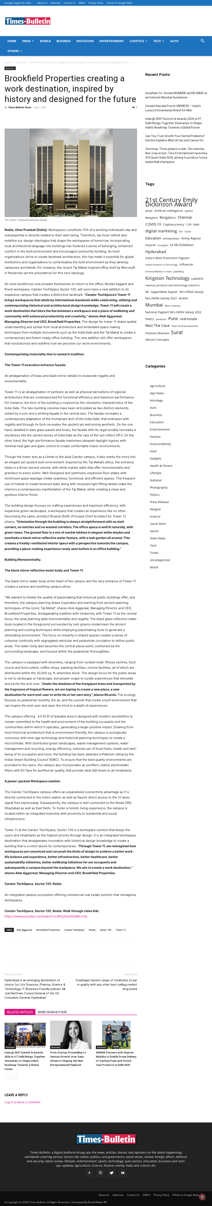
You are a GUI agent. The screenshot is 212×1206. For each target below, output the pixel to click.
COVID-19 (153, 224)
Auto (174, 41)
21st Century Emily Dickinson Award (171, 202)
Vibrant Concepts (157, 340)
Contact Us (69, 2)
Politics (155, 495)
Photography (158, 487)
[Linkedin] (37, 117)
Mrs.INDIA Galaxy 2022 (161, 298)
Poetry (149, 319)
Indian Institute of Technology (161, 264)
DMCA (82, 2)
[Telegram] (47, 117)
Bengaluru (168, 217)
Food (153, 451)
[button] (202, 41)
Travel (154, 553)
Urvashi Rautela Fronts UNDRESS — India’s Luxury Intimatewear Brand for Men (173, 108)
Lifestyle (137, 41)
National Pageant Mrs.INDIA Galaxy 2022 (173, 312)
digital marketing (161, 231)
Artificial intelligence (168, 211)
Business (64, 41)
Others (13, 51)
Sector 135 (105, 929)
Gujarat (150, 245)
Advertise (55, 2)
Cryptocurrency (173, 224)
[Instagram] (100, 1173)
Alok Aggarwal (24, 929)
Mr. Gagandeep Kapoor (161, 292)
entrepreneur (171, 238)
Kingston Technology (167, 278)
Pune (173, 318)
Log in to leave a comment (22, 1102)
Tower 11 (121, 929)
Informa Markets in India (158, 271)
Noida (92, 929)
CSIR (188, 224)
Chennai (185, 217)
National (156, 480)
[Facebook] (9, 117)
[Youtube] (123, 1173)
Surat (177, 332)
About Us (42, 2)
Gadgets (155, 458)
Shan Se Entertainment (184, 326)
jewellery (178, 271)
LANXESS (197, 279)
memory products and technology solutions (172, 285)
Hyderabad (155, 251)
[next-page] (13, 1077)
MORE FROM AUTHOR (52, 1012)
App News (157, 393)
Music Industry (173, 305)
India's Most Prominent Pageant (167, 258)
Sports (154, 531)
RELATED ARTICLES (20, 1012)
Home (11, 41)
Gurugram (163, 245)
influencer (186, 264)
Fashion (155, 437)
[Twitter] (18, 117)
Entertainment (111, 41)
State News (157, 538)
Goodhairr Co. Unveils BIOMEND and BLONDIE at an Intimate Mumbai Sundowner (176, 95)
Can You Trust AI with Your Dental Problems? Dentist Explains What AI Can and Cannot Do (175, 138)
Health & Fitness (161, 466)
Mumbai (154, 305)
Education (85, 41)
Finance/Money (160, 444)
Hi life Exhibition (182, 245)
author (189, 211)
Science (155, 516)
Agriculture (157, 386)
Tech (157, 41)
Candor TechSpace (74, 929)
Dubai (188, 231)
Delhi (196, 224)
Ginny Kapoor (191, 238)
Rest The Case (157, 325)
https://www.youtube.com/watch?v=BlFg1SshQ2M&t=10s (46, 916)
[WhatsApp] (28, 117)
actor (149, 211)
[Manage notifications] (202, 1197)
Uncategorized (160, 560)
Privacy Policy (96, 2)
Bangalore (151, 218)
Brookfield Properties (48, 929)
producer (161, 319)
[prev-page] (7, 1077)
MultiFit (183, 298)
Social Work (158, 524)
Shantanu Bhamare (157, 333)
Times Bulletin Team (19, 107)
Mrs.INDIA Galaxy (191, 292)
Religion (155, 509)
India (26, 41)
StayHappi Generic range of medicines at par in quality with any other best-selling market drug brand (106, 984)
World (45, 41)
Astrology (156, 400)
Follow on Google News (119, 2)
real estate (188, 319)
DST (181, 231)
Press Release (159, 502)
